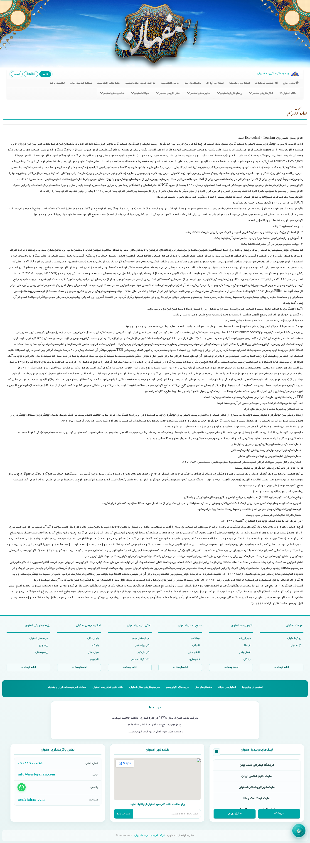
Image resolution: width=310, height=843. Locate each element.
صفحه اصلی (289, 83)
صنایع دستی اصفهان (200, 93)
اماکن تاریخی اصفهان (262, 93)
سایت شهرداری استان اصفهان (257, 787)
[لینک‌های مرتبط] (216, 752)
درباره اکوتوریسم (170, 83)
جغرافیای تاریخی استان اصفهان (140, 83)
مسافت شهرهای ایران (81, 83)
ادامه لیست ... (281, 667)
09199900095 (30, 763)
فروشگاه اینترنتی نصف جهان (257, 765)
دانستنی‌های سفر (192, 83)
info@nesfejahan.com (36, 775)
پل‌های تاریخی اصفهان (231, 93)
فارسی (45, 74)
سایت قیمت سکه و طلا (257, 798)
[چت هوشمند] (299, 831)
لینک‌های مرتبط (57, 83)
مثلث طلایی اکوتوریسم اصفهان (108, 687)
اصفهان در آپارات (215, 83)
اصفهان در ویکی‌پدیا (239, 83)
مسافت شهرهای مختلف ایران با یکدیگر (67, 687)
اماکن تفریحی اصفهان (169, 93)
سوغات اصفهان (141, 93)
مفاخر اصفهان (289, 93)
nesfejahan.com (31, 800)
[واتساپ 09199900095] (21, 787)
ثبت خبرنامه (123, 813)
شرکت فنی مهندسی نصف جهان (149, 835)
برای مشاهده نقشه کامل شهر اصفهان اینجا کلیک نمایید (157, 804)
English (31, 74)
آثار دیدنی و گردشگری (266, 83)
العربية (17, 74)
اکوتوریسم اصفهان (242, 625)
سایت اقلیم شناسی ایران (256, 776)
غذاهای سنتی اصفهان (113, 93)
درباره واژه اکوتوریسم (177, 687)
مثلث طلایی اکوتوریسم (108, 83)
